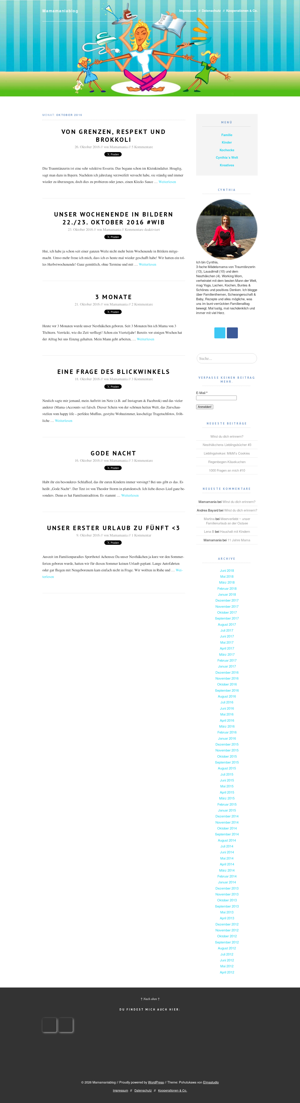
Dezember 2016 (227, 672)
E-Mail (202, 392)
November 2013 (227, 894)
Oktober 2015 (227, 756)
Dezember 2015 (227, 744)
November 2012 (227, 930)
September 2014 (227, 834)
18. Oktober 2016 (87, 378)
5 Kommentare (142, 146)
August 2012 (227, 948)
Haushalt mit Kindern (235, 531)
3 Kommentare (142, 378)
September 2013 (227, 906)
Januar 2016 (227, 738)
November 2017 (227, 606)
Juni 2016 (227, 708)
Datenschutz (211, 10)
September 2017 (227, 618)
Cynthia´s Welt (227, 157)
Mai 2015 (226, 786)
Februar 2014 (227, 876)
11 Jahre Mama (239, 540)
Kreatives (227, 165)
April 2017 (227, 648)
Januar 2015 (227, 810)
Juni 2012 (227, 960)
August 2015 (227, 768)
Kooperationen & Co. (242, 10)
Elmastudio (211, 1082)
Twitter (219, 332)
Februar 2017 (227, 660)
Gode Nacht (114, 453)
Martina (209, 518)
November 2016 (227, 678)
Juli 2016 (226, 702)
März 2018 (227, 582)
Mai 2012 (226, 966)
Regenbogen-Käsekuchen (227, 461)
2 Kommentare (142, 304)
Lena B (209, 531)
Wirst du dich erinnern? (226, 436)
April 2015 (227, 792)
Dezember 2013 (227, 888)
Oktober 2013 (227, 900)
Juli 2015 (226, 774)
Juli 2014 (226, 846)
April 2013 (227, 918)
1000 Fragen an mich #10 (227, 470)
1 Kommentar (141, 535)
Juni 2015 (227, 780)
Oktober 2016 (227, 684)
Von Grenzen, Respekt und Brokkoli (113, 136)
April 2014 (227, 864)
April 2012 (227, 972)
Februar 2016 (227, 732)
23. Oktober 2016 (80, 229)
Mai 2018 (226, 576)
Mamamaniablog (60, 10)
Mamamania (119, 146)
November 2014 (227, 822)
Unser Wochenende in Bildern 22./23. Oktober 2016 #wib (114, 218)
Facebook (232, 332)
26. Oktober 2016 (87, 146)
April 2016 (227, 720)
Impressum (187, 10)
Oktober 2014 (227, 828)
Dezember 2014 (227, 816)
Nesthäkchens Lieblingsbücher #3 (227, 444)
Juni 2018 (227, 570)
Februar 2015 (227, 804)
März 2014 (227, 870)
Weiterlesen (167, 181)
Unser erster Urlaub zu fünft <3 (114, 528)
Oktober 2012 (227, 936)
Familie (226, 135)
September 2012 (227, 942)
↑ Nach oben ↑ (150, 999)
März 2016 (227, 726)
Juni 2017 (227, 636)
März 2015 (227, 798)
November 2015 (227, 750)
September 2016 (227, 690)
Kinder (227, 142)
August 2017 (227, 624)
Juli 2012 (226, 954)
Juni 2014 (227, 852)
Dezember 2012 (227, 924)
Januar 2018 (227, 594)
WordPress (156, 1082)
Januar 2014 (227, 882)
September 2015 (227, 762)
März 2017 (227, 654)
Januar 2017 (227, 666)
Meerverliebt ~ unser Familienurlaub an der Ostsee (228, 520)
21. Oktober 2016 (87, 304)
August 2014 (227, 840)
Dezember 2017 (227, 600)
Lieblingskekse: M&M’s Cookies (227, 453)
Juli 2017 (226, 630)
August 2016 (227, 696)
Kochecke (227, 150)
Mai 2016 (226, 714)
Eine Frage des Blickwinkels (113, 372)
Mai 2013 (226, 912)
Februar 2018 (227, 588)
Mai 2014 (226, 858)
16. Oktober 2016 (87, 460)
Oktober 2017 (227, 612)
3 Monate (113, 297)
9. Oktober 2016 (88, 535)
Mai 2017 (226, 642)
